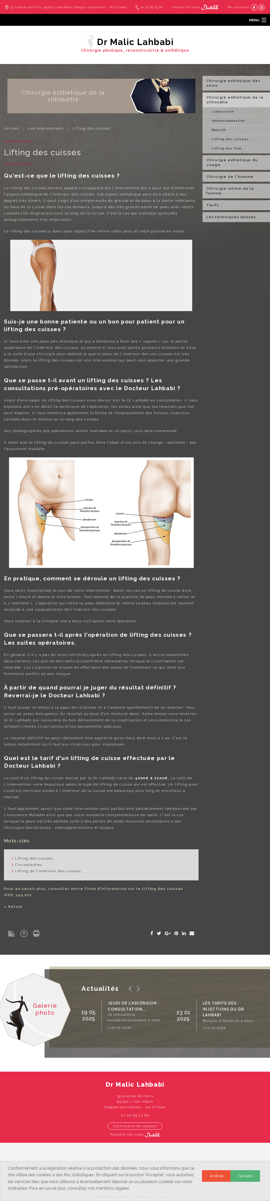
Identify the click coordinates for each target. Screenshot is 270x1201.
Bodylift (219, 130)
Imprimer (36, 933)
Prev (130, 988)
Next (138, 988)
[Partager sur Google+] (168, 933)
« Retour (13, 907)
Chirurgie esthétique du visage (232, 162)
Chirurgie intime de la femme (230, 191)
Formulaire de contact (135, 1126)
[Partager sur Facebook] (152, 933)
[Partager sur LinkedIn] (184, 933)
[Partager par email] (192, 933)
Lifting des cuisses (230, 139)
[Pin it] (176, 933)
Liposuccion (223, 111)
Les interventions (46, 128)
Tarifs (212, 205)
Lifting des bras (227, 148)
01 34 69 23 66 (152, 7)
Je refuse (216, 1176)
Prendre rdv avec (186, 7)
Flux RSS (11, 933)
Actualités (100, 988)
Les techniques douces (231, 217)
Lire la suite (119, 1028)
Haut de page (24, 933)
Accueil (11, 128)
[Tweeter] (159, 933)
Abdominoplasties (228, 120)
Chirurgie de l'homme (230, 177)
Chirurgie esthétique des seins (233, 83)
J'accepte (245, 1176)
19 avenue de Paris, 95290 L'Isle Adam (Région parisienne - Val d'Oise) (69, 7)
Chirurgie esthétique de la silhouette (235, 99)
